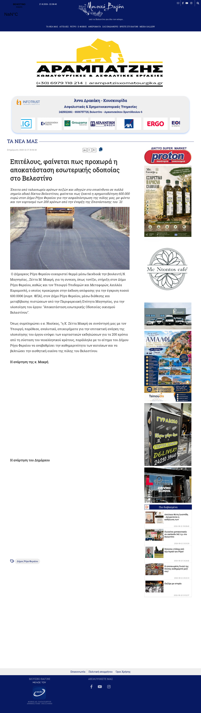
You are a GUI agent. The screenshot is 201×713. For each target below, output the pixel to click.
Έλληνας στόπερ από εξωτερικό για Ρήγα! (174, 550)
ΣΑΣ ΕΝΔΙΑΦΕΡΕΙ (110, 26)
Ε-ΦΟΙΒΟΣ (82, 26)
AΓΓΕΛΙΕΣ (64, 26)
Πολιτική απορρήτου (101, 671)
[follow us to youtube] (187, 3)
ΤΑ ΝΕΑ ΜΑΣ (52, 26)
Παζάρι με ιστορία (173, 583)
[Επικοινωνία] (178, 3)
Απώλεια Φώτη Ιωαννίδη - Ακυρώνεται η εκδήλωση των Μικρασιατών (176, 518)
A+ (84, 150)
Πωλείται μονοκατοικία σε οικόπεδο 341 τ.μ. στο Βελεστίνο (175, 534)
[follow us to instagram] (191, 3)
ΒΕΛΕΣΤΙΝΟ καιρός (19, 12)
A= (94, 150)
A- (89, 150)
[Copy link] (100, 149)
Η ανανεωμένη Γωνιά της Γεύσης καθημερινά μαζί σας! (176, 569)
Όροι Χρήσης (123, 671)
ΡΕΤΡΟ (73, 26)
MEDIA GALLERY (147, 26)
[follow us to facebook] (183, 3)
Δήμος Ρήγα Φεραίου (27, 561)
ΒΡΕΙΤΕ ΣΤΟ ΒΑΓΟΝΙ (129, 26)
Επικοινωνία (78, 671)
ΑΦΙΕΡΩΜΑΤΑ (94, 26)
